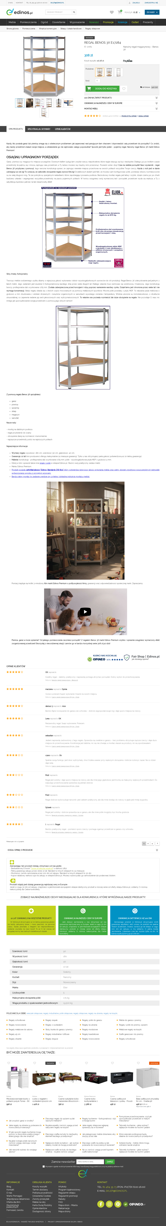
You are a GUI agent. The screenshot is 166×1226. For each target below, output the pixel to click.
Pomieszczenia (28, 22)
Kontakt (19, 3)
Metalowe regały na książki (130, 1030)
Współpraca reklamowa (17, 1199)
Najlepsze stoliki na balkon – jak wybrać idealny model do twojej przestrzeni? (62, 1144)
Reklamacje (64, 1208)
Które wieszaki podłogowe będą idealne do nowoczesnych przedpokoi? (136, 1135)
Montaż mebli (91, 109)
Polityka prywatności (42, 1193)
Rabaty (61, 1199)
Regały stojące (52, 1039)
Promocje (108, 22)
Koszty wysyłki (39, 1186)
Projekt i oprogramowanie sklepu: (65, 1222)
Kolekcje (122, 22)
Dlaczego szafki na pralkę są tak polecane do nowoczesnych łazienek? (98, 1144)
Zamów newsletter (63, 1161)
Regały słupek (51, 1020)
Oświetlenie (58, 22)
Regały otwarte (15, 1039)
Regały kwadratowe (90, 1034)
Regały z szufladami (54, 1025)
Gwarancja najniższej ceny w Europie (103, 103)
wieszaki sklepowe (34, 1013)
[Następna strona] (157, 843)
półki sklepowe (66, 1013)
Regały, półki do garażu (92, 1020)
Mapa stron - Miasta (68, 1205)
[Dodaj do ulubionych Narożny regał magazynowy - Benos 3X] (124, 89)
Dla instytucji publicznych (12, 1206)
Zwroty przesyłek (40, 1199)
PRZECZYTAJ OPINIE (129, 116)
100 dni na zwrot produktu (98, 98)
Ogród (44, 22)
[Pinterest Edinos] (117, 1205)
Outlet (135, 22)
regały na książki (110, 1013)
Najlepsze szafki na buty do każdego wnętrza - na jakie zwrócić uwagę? (61, 1151)
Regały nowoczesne (17, 1025)
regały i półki (45, 463)
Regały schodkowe (17, 1020)
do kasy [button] (151, 12)
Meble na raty (39, 1202)
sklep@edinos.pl (57, 3)
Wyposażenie (77, 22)
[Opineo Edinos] (134, 1205)
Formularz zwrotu (14, 1210)
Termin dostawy (40, 1189)
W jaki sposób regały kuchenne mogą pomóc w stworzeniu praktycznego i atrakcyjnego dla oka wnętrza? (25, 1134)
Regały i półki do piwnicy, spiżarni (133, 1025)
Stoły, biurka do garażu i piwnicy (59, 1030)
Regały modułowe (90, 1030)
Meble (12, 22)
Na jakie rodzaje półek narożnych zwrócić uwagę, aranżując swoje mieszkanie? (23, 1143)
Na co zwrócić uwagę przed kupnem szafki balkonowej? (97, 1151)
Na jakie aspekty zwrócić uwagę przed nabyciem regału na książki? (62, 1126)
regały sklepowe (80, 1013)
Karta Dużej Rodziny (42, 1205)
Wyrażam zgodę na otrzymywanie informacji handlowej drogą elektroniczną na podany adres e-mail (84, 1166)
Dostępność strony (41, 1211)
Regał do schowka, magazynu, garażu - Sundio (67, 815)
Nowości (94, 22)
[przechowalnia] (113, 12)
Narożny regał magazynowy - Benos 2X (65, 680)
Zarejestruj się (151, 3)
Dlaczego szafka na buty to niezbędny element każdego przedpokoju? (62, 1135)
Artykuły (62, 1186)
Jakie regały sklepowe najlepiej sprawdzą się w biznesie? (95, 1126)
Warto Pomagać (14, 1196)
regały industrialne (51, 1013)
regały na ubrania (95, 1013)
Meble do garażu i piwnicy (130, 1020)
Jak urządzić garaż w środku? (21, 1121)
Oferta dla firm (13, 1202)
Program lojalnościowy (69, 1189)
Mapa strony (64, 1211)
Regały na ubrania (89, 1025)
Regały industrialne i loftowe (57, 1034)
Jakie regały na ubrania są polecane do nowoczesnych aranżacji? (25, 1126)
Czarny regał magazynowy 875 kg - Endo (65, 697)
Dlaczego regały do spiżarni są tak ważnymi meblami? (60, 1120)
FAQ (60, 1202)
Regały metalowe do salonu (20, 1030)
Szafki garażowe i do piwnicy (131, 1034)
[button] (74, 12)
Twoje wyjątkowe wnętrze (42, 868)
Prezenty (148, 22)
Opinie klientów (39, 1208)
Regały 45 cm (14, 1034)
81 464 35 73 (110, 1187)
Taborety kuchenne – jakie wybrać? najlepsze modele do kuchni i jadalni (134, 1126)
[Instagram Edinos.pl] (109, 1205)
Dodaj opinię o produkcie (20, 850)
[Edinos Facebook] (100, 1205)
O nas (10, 3)
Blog (8, 1186)
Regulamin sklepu (66, 1193)
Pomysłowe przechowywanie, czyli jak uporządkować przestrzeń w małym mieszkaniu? (135, 1119)
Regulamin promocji (68, 1196)
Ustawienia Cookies (41, 1196)
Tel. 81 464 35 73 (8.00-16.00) (36, 3)
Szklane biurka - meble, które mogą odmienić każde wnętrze (134, 1144)
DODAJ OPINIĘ (144, 116)
